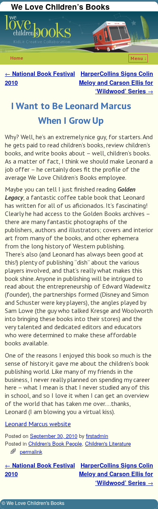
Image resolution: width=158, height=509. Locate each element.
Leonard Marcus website (38, 424)
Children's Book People (55, 443)
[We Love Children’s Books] (79, 31)
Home (16, 58)
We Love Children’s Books (60, 6)
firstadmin (97, 436)
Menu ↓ (138, 58)
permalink (31, 451)
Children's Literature (108, 443)
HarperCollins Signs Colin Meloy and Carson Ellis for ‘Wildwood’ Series (116, 82)
